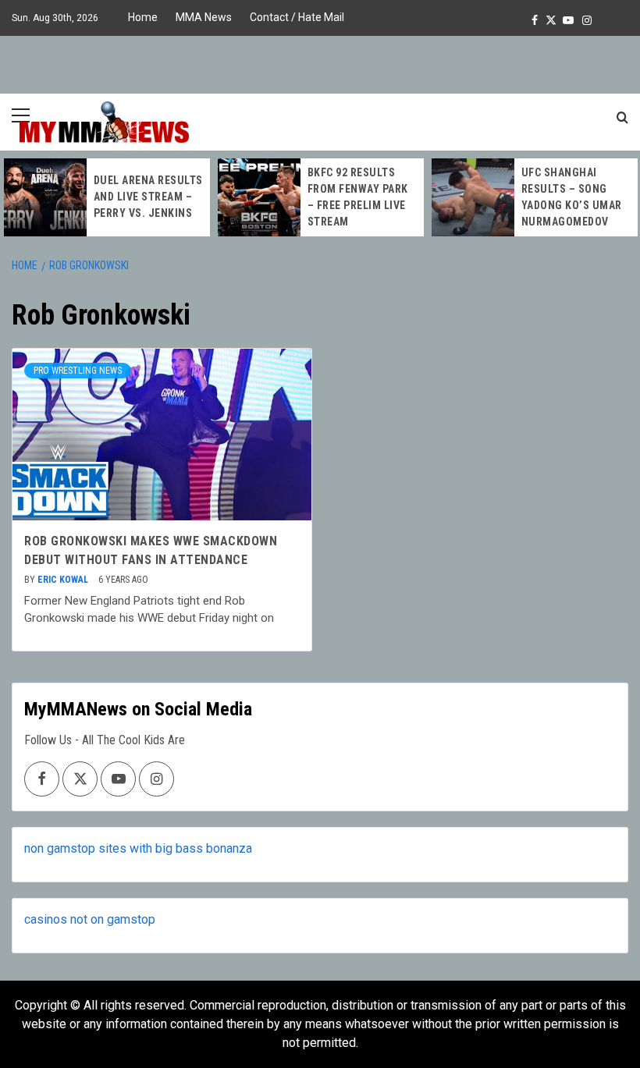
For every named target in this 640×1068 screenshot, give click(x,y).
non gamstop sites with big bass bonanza (138, 848)
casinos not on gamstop (89, 919)
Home (143, 17)
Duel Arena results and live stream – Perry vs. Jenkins (148, 196)
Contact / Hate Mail (297, 17)
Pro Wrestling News (78, 370)
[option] (107, 197)
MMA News (204, 17)
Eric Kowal (64, 579)
